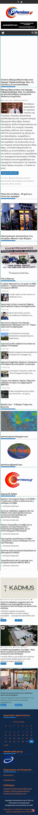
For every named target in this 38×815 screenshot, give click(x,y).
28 (23, 741)
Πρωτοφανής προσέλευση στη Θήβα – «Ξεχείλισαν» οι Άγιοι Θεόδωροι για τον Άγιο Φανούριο (18, 541)
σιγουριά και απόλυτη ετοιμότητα (11, 184)
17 (5, 738)
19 (14, 738)
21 (23, 738)
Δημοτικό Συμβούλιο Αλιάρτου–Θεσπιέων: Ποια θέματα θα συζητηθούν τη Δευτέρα (19, 363)
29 (27, 741)
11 (10, 735)
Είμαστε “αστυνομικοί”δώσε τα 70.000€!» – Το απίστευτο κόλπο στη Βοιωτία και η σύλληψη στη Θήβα (19, 501)
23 (31, 738)
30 (31, 741)
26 (14, 741)
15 (27, 735)
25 (10, 741)
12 (14, 735)
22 (27, 738)
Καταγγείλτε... (8, 775)
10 (5, 735)
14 (23, 735)
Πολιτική (5, 178)
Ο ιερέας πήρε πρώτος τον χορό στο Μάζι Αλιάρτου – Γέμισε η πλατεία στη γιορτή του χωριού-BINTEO (18, 286)
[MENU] (35, 32)
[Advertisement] (19, 57)
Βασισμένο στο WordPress (14, 809)
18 (10, 738)
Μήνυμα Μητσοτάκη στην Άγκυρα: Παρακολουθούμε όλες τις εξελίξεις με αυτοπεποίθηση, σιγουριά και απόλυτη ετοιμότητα (18, 93)
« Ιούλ (5, 745)
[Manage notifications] (33, 810)
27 (18, 741)
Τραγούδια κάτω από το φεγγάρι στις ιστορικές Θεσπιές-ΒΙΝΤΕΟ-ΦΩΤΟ (17, 561)
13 (18, 735)
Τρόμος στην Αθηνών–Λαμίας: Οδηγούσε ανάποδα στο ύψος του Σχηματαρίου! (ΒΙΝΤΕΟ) (18, 383)
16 (31, 735)
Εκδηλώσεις (18, 620)
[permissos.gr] (3, 32)
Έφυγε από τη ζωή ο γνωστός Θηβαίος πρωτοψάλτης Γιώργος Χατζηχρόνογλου (18, 305)
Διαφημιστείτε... (9, 780)
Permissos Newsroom (22, 100)
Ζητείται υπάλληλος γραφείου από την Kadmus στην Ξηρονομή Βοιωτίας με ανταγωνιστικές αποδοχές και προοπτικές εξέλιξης (17, 514)
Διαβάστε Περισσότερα (10, 173)
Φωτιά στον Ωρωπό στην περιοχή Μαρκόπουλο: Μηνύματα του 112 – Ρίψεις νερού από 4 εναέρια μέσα (18, 325)
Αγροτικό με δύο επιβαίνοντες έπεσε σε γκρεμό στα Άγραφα (18, 345)
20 (18, 738)
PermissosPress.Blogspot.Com (14, 793)
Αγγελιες (3, 620)
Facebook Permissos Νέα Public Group (17, 789)
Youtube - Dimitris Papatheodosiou (16, 791)
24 (5, 741)
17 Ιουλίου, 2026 (7, 647)
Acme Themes (26, 812)
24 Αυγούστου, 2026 (8, 599)
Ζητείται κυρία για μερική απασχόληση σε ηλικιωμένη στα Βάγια (18, 551)
